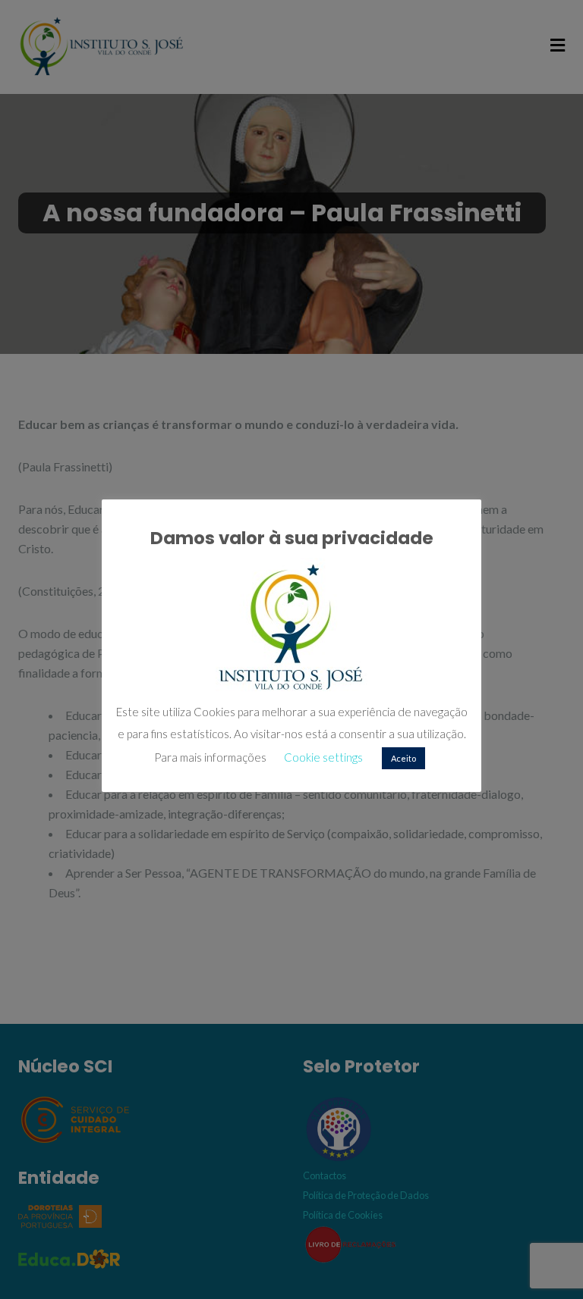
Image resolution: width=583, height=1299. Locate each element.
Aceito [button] (403, 758)
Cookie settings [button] (323, 757)
